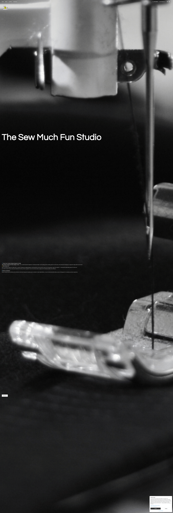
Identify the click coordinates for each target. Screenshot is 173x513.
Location (10, 1)
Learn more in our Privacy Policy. (155, 505)
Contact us (15, 1)
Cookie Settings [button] (161, 510)
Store (3, 1)
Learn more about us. (153, 506)
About (6, 1)
